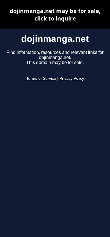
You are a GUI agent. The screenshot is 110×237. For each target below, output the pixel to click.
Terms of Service (41, 78)
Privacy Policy (72, 78)
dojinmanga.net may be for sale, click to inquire (55, 14)
